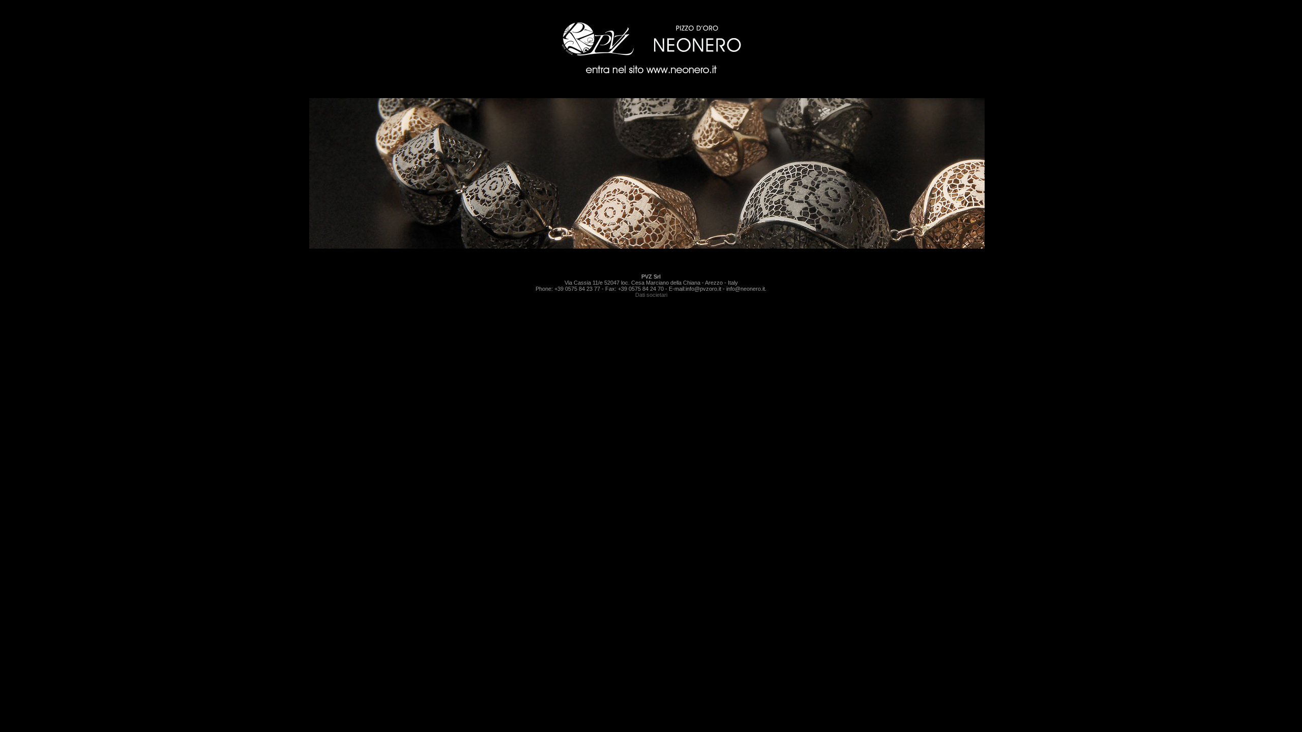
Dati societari (651, 295)
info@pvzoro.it (703, 289)
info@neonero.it (745, 289)
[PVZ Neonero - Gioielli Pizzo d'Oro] (651, 80)
